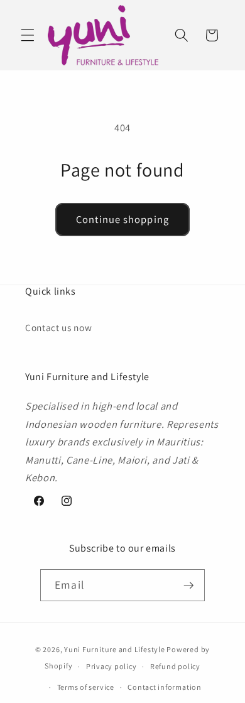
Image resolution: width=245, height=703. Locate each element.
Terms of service (85, 687)
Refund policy (175, 666)
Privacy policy (111, 666)
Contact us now (58, 327)
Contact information (165, 687)
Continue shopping (122, 219)
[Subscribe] (188, 585)
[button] (28, 35)
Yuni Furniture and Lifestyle (114, 649)
